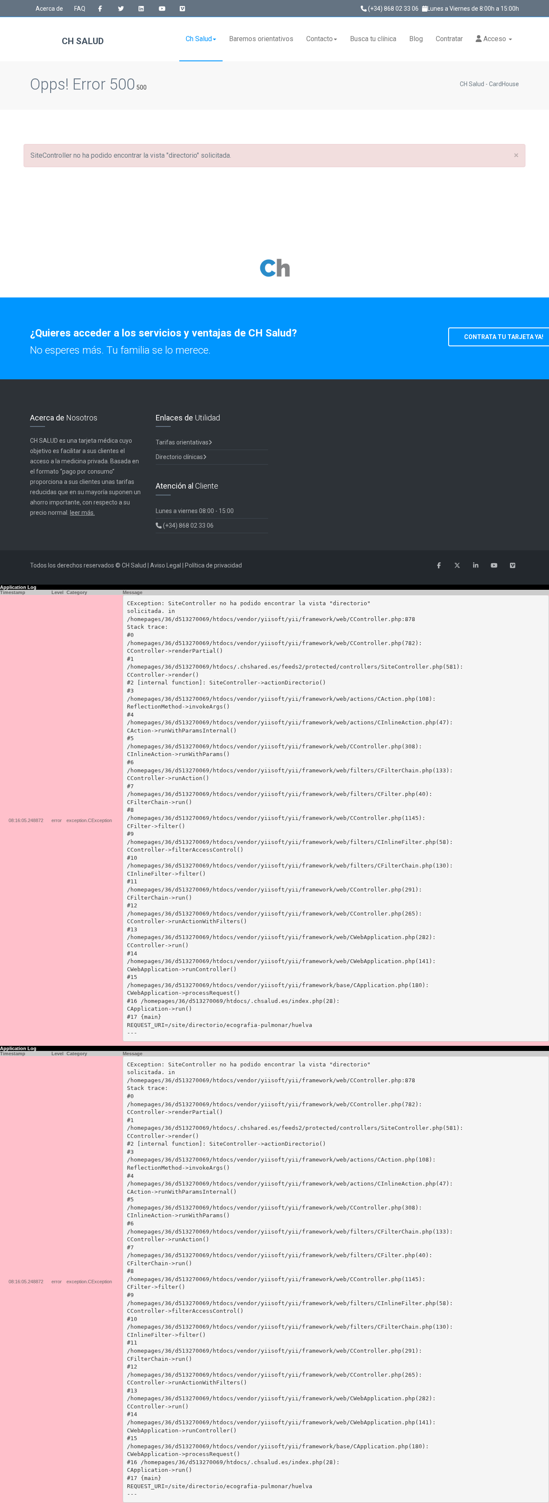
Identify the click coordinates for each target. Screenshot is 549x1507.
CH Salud (82, 41)
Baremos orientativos (261, 39)
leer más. (82, 512)
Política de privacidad (213, 565)
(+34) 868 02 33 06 (393, 8)
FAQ (79, 8)
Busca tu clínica (373, 39)
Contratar (449, 39)
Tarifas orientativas (182, 442)
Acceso (495, 39)
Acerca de (49, 8)
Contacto (319, 39)
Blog (416, 39)
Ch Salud (199, 39)
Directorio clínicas (179, 456)
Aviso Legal (165, 565)
